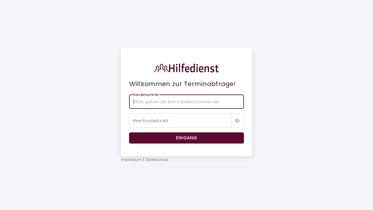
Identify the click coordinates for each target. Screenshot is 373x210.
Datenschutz (156, 159)
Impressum (132, 159)
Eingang (186, 138)
